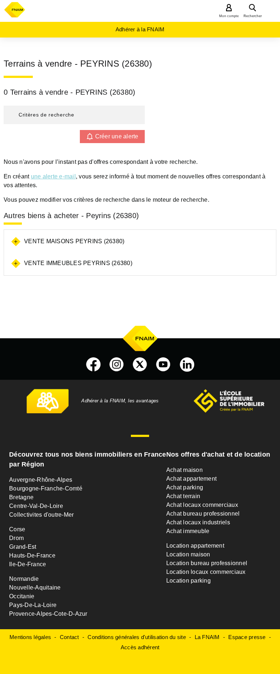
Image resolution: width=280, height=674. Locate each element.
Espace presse (246, 637)
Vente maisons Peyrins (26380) (74, 241)
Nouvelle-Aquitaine (35, 587)
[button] (74, 115)
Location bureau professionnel (206, 563)
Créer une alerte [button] (117, 136)
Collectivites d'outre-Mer (41, 515)
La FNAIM (207, 637)
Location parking (188, 581)
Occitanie (21, 596)
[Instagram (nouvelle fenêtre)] (117, 364)
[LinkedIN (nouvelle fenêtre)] (187, 364)
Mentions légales (30, 637)
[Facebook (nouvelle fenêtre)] (93, 364)
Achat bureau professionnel (203, 514)
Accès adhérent (140, 647)
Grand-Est (22, 547)
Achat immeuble (188, 531)
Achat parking (184, 487)
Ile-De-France (27, 564)
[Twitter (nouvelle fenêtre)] (140, 364)
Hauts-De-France (32, 555)
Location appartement (195, 546)
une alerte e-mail (53, 176)
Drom (16, 538)
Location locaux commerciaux (206, 572)
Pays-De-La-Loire (33, 605)
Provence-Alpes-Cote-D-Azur (48, 614)
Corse (17, 529)
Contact (69, 637)
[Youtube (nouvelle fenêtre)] (163, 364)
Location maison (188, 554)
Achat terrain (183, 496)
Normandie (24, 579)
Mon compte (229, 16)
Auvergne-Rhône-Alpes (40, 480)
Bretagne (21, 497)
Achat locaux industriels (198, 522)
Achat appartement (191, 479)
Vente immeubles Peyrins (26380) (78, 263)
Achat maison (184, 470)
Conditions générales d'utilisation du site (137, 637)
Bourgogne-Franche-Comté (45, 488)
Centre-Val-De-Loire (36, 506)
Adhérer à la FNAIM (140, 29)
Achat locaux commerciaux (202, 505)
